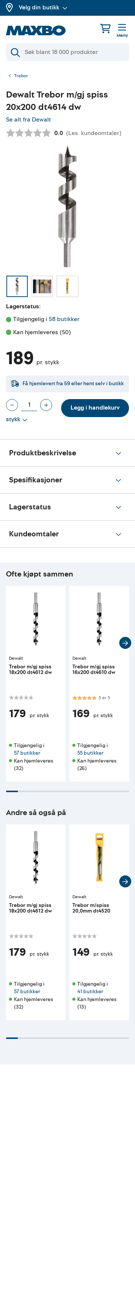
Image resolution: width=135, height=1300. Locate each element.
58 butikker (64, 319)
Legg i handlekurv (95, 408)
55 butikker (90, 753)
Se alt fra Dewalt (28, 120)
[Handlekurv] (105, 28)
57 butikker (27, 753)
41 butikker (90, 991)
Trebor (21, 76)
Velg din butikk (39, 7)
